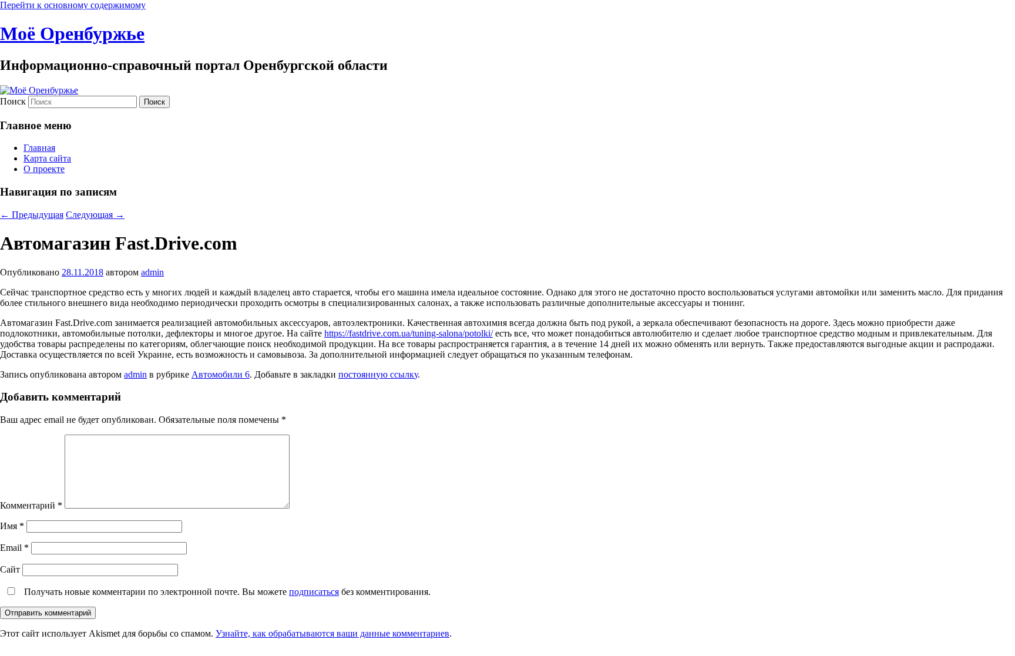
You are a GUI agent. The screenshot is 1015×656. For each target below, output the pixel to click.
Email (14, 548)
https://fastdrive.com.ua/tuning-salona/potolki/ (408, 333)
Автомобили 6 (220, 374)
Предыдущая (31, 215)
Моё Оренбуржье (72, 33)
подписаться (314, 592)
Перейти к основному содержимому (73, 5)
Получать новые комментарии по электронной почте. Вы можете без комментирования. (226, 592)
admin (152, 272)
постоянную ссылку (378, 374)
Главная (39, 148)
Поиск (13, 101)
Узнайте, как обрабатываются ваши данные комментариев (332, 633)
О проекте (44, 169)
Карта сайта (47, 158)
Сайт (10, 569)
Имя (12, 526)
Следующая (95, 215)
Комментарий (31, 505)
